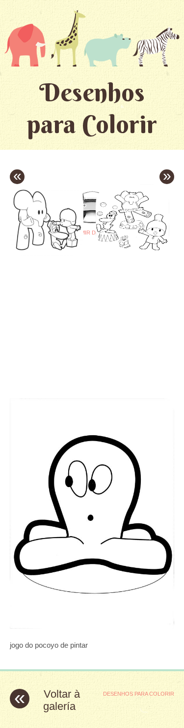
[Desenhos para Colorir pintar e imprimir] (92, 38)
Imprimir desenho (92, 232)
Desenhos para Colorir (92, 108)
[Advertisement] (92, 319)
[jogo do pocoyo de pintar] (92, 626)
